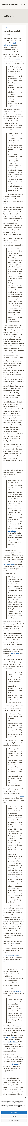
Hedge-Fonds (12, 531)
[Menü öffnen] (21, 4)
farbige (13, 654)
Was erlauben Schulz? (12, 31)
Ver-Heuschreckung (9, 564)
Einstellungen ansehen (14, 1120)
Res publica (5, 28)
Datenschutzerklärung (12, 1124)
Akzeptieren (14, 1112)
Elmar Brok (17, 991)
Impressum (19, 1124)
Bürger (17, 654)
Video (22, 796)
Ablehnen (14, 1116)
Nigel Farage (15, 1064)
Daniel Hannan (10, 1037)
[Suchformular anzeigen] (25, 4)
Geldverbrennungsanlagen (11, 955)
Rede (18, 59)
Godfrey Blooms (13, 1042)
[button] (26, 1098)
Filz (14, 944)
